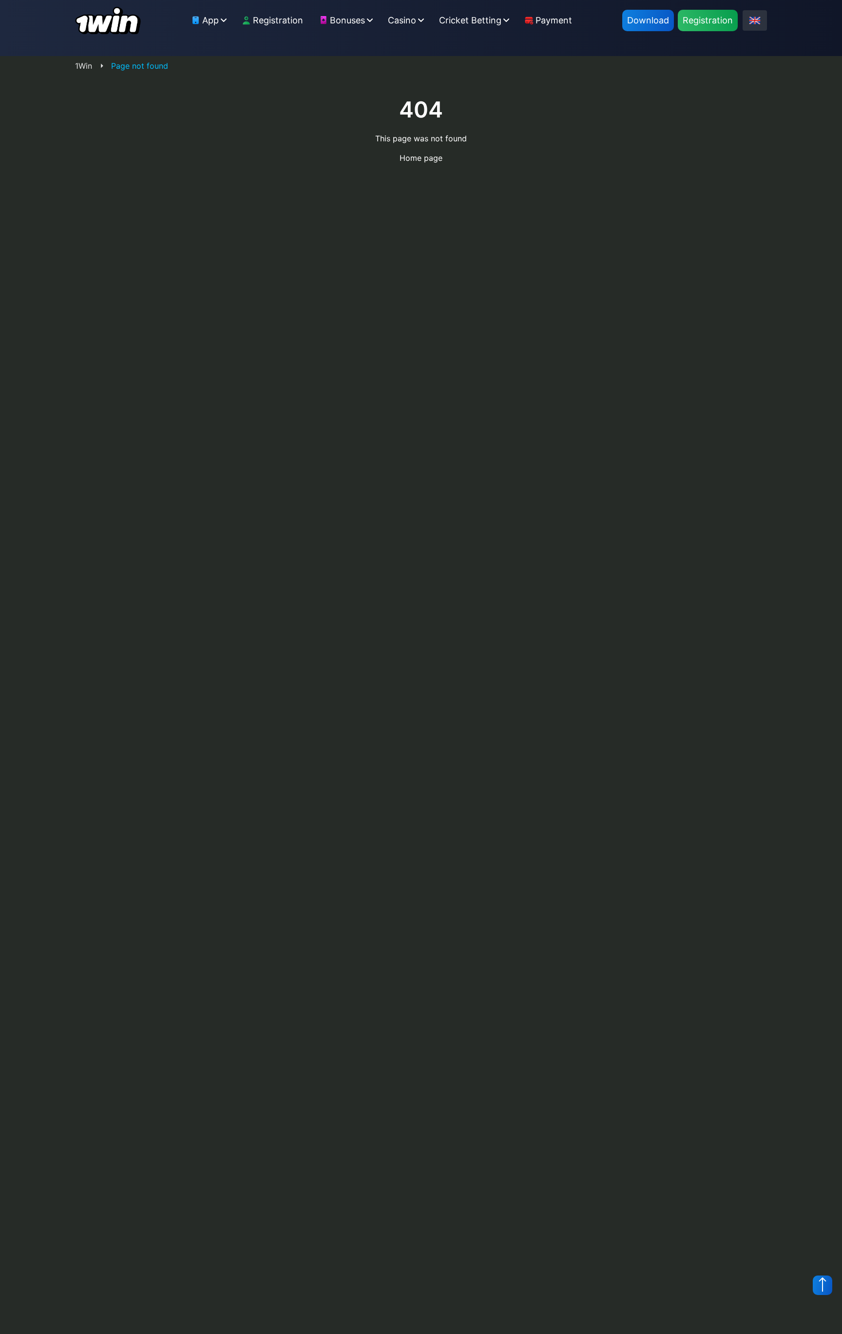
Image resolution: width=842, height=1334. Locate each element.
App (210, 20)
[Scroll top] (822, 1285)
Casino (402, 20)
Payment (554, 20)
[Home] (108, 20)
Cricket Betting (470, 20)
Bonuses (347, 20)
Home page (421, 158)
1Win (83, 66)
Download (648, 20)
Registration (278, 20)
